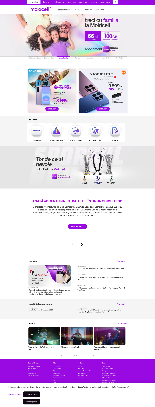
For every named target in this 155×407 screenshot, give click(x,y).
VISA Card (99, 10)
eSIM (54, 382)
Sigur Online (56, 373)
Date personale (106, 371)
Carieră (30, 371)
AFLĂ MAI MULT (78, 226)
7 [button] (81, 356)
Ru (120, 2)
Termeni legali (106, 366)
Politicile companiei (107, 368)
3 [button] (68, 356)
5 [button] (74, 356)
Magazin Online (63, 10)
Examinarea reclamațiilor (109, 373)
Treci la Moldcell (71, 2)
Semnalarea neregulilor (109, 380)
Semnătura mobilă (58, 378)
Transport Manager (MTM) (85, 371)
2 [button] (65, 356)
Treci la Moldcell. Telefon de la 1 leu (41, 348)
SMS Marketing (82, 373)
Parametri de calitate (108, 382)
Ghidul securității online (109, 375)
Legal (104, 363)
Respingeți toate (31, 394)
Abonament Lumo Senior (70, 347)
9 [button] (87, 356)
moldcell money (83, 2)
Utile (54, 363)
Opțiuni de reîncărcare (59, 371)
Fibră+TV (88, 10)
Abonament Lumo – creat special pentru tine (107, 348)
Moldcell (42, 10)
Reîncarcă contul (59, 2)
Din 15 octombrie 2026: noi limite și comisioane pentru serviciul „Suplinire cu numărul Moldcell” (99, 311)
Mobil (77, 10)
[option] (77, 194)
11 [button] (93, 356)
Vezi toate (121, 261)
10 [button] (90, 356)
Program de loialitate (59, 375)
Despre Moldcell (34, 363)
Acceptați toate (31, 402)
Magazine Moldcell (33, 375)
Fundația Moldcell (105, 2)
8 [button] (84, 356)
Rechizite (80, 378)
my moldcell (94, 2)
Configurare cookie (14, 394)
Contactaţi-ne (32, 373)
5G (109, 10)
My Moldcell (56, 366)
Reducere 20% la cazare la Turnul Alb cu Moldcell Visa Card (101, 269)
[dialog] (77, 395)
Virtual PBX (81, 368)
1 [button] (62, 356)
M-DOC (80, 366)
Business (81, 363)
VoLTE (54, 380)
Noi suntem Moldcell (34, 366)
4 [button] (71, 356)
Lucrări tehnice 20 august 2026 (40, 310)
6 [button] (77, 356)
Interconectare (106, 378)
